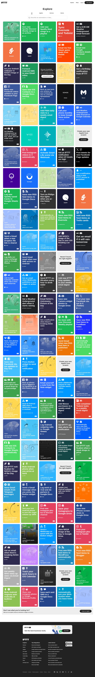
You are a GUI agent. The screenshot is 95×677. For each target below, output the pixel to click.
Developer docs (26, 662)
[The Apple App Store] (69, 643)
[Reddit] (71, 672)
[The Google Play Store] (69, 645)
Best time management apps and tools (55, 649)
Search (24, 658)
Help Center (25, 653)
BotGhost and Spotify (36, 653)
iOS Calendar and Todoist (36, 660)
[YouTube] (63, 672)
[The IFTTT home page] (4, 2)
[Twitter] (66, 672)
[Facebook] (54, 672)
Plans (77, 2)
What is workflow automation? (53, 651)
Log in (82, 2)
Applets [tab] (41, 13)
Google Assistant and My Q (37, 651)
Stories (24, 647)
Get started (89, 2)
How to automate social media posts (55, 662)
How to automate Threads (53, 660)
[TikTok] (68, 672)
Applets (24, 649)
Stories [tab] (62, 13)
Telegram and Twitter (35, 662)
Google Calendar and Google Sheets (38, 649)
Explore (72, 2)
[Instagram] (60, 672)
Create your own (65, 263)
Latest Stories (51, 642)
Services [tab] (52, 13)
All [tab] (31, 13)
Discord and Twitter (35, 664)
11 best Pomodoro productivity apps (55, 658)
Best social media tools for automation (55, 664)
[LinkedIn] (57, 672)
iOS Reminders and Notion (37, 658)
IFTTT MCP (25, 651)
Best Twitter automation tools (53, 647)
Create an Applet (86, 611)
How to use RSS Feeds (52, 653)
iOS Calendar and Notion (36, 647)
